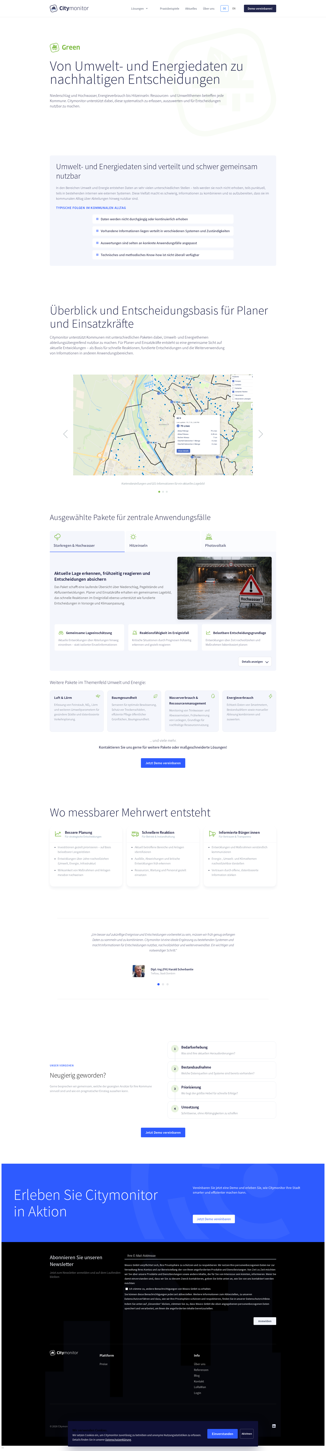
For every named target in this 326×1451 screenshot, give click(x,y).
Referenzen (201, 1364)
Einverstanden (222, 1434)
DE (224, 8)
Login (197, 1387)
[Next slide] (259, 434)
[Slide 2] (163, 492)
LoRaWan (200, 1382)
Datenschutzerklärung (118, 1439)
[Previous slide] (67, 434)
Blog (197, 1370)
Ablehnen (247, 1433)
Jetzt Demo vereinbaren (163, 763)
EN (233, 8)
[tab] (87, 541)
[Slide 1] (159, 492)
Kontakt (199, 1376)
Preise (104, 1359)
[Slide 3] (167, 492)
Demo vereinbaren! (260, 8)
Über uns (199, 1359)
